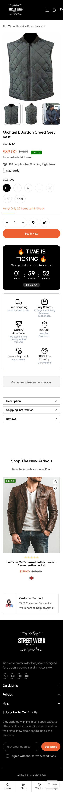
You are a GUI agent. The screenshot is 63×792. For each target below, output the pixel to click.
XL (50, 188)
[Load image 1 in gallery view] (12, 114)
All (4, 26)
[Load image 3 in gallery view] (51, 114)
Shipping (7, 157)
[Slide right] (57, 114)
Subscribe (51, 746)
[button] (47, 10)
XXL (7, 199)
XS (7, 188)
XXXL (20, 199)
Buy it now (31, 233)
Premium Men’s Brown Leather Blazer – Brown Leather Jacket (32, 564)
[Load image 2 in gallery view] (31, 114)
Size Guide (12, 170)
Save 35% (32, 285)
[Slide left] (6, 114)
